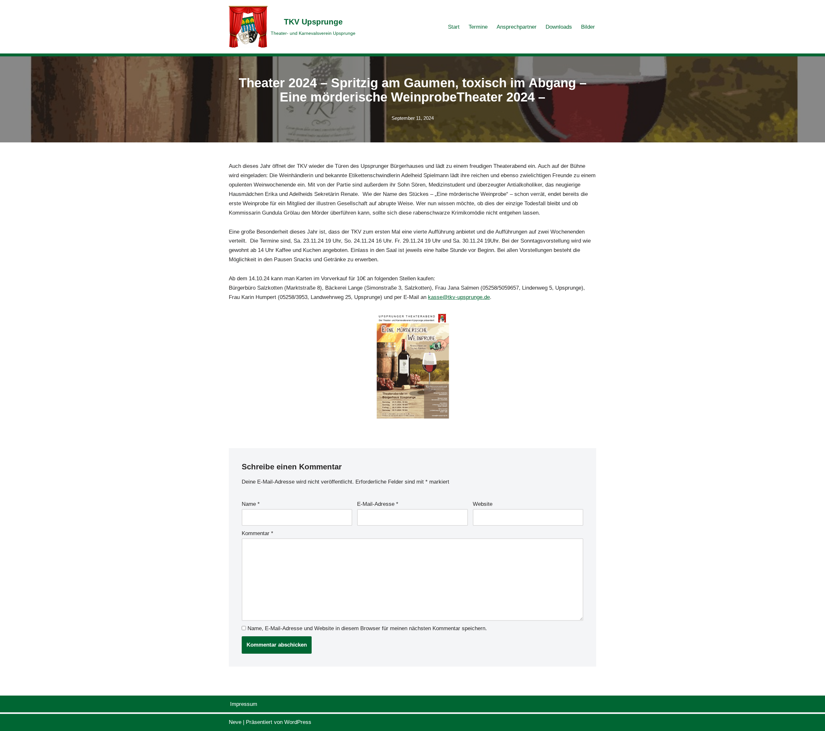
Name (251, 504)
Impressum (243, 704)
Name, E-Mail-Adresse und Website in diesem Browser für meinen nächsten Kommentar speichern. (367, 628)
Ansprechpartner (517, 27)
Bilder (588, 27)
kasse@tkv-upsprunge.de (459, 297)
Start (454, 27)
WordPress (297, 722)
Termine (478, 27)
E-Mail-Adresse (377, 504)
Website (482, 504)
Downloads (559, 27)
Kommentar (257, 533)
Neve (235, 722)
